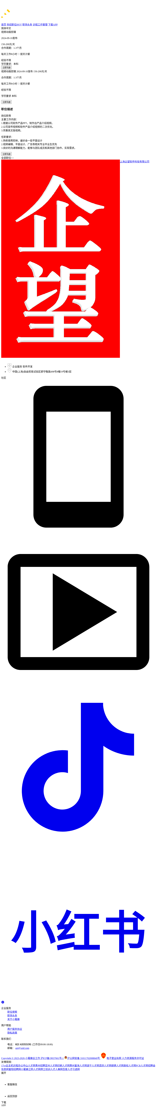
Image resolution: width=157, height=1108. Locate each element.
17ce (3, 1065)
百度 (65, 1069)
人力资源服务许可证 (133, 1058)
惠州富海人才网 (78, 1065)
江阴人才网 (34, 1069)
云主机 (9, 1065)
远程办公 (18, 1065)
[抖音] (78, 843)
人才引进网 (73, 1069)
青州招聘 (40, 1065)
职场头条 (12, 1015)
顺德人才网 (117, 1065)
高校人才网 (130, 1065)
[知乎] (2, 1001)
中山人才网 (29, 1065)
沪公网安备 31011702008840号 (83, 1058)
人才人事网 (56, 1069)
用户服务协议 (14, 1029)
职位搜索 (12, 1012)
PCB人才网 (142, 1065)
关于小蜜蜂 (13, 1019)
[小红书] (78, 999)
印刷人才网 (63, 1065)
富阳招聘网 (15, 1069)
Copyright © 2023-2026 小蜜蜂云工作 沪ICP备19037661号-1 (32, 1058)
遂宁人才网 (93, 1065)
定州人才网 (51, 1065)
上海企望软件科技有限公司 (134, 161)
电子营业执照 (114, 1058)
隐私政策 (12, 1032)
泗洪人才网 (105, 1065)
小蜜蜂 (24, 1069)
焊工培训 (45, 1069)
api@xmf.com (22, 1048)
